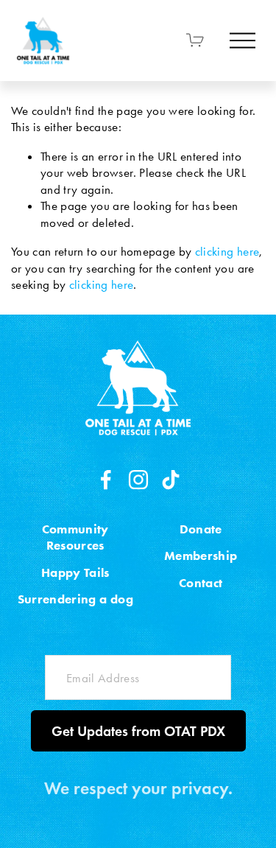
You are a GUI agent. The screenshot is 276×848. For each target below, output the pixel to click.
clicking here (227, 251)
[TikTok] (170, 479)
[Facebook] (106, 479)
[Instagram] (138, 479)
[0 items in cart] (195, 40)
